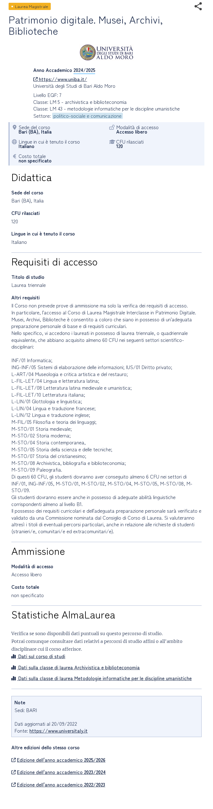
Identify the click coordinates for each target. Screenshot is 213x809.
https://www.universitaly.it (58, 730)
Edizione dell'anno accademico (61, 760)
